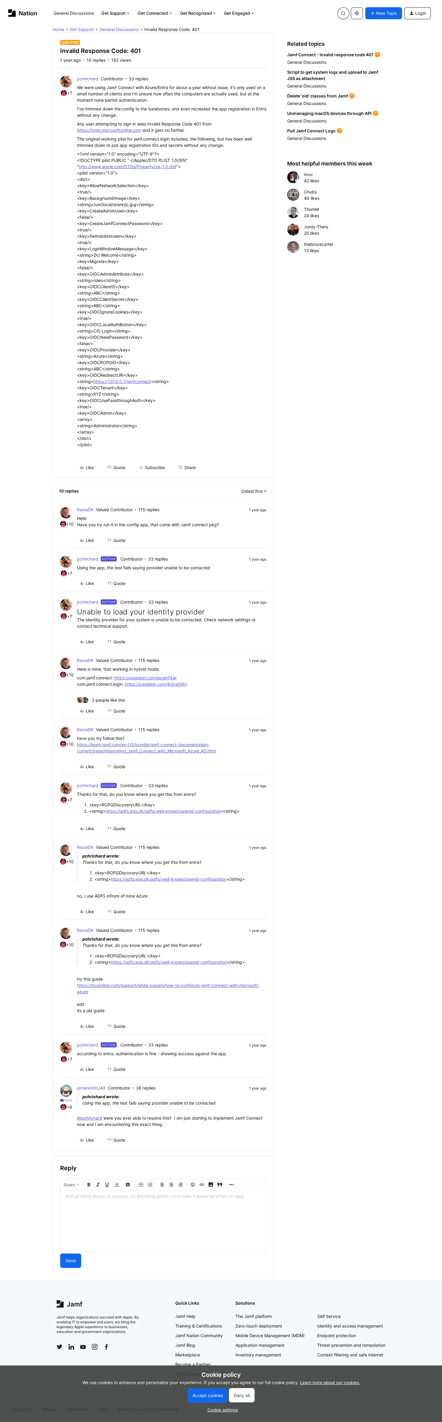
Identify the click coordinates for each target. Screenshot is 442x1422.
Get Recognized (196, 13)
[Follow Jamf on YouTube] (83, 1347)
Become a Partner (192, 1364)
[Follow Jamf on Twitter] (60, 1346)
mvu (308, 174)
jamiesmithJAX (91, 1087)
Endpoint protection (336, 1335)
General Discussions (74, 13)
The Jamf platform (253, 1316)
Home (58, 29)
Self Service (329, 1316)
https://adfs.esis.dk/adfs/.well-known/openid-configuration (163, 811)
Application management (259, 1345)
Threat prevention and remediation (351, 1345)
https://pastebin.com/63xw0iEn (156, 684)
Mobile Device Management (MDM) (270, 1335)
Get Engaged (237, 13)
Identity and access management (350, 1325)
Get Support (113, 13)
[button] (383, 13)
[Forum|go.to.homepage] (22, 13)
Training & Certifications (198, 1325)
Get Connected (153, 13)
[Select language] (357, 13)
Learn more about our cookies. (330, 1382)
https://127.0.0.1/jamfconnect (122, 381)
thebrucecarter (318, 244)
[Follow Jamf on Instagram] (95, 1347)
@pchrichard (89, 1118)
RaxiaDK (85, 509)
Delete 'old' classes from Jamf (317, 95)
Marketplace (187, 1354)
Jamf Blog (185, 1345)
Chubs (310, 191)
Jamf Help (185, 1316)
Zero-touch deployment (258, 1325)
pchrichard (87, 78)
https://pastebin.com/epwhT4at (145, 677)
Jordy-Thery (316, 226)
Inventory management (258, 1354)
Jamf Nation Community (199, 1335)
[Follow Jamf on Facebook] (106, 1347)
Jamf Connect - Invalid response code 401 (330, 54)
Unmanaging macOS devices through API (329, 113)
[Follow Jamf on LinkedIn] (71, 1347)
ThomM (311, 209)
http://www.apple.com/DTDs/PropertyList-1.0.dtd (127, 166)
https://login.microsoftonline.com (109, 130)
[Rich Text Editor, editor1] (163, 1221)
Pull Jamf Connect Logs (311, 130)
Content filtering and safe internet (350, 1354)
